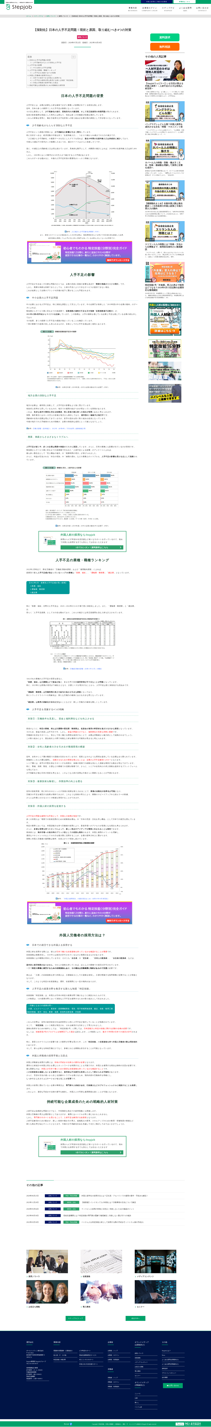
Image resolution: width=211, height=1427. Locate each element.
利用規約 (116, 1359)
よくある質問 (185, 9)
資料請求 (165, 1368)
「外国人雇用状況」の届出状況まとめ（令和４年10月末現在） (86, 899)
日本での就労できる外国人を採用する (47, 78)
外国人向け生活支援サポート (88, 1364)
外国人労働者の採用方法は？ (41, 75)
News (163, 1355)
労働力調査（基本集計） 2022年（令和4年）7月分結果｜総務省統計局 (59, 428)
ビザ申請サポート (85, 1350)
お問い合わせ (202, 9)
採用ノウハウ (51, 16)
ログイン (116, 1355)
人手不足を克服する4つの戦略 (44, 73)
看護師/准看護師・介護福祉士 (63, 1350)
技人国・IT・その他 (60, 1355)
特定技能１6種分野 (60, 1359)
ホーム (28, 16)
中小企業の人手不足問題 (42, 68)
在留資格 (137, 1358)
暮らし (137, 1402)
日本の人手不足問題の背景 (40, 60)
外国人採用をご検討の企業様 (156, 1)
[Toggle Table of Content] (72, 57)
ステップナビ (168, 9)
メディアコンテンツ (141, 1362)
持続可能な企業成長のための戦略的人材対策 (47, 85)
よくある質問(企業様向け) (170, 1359)
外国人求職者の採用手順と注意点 (45, 83)
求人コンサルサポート (86, 1359)
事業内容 (132, 9)
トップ (115, 1350)
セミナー (137, 1375)
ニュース (137, 1393)
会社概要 (165, 1377)
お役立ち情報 (139, 1367)
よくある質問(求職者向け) (170, 1364)
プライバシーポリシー (169, 1373)
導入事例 (137, 1371)
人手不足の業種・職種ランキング (42, 70)
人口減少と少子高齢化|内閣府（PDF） (86, 232)
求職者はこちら (184, 1)
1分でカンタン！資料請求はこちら (92, 547)
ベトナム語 (138, 1407)
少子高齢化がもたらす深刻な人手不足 (47, 62)
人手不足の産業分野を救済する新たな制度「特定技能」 (54, 80)
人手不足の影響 (35, 65)
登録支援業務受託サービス (87, 1355)
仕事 (136, 1398)
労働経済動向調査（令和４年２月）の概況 (86, 669)
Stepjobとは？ (166, 1350)
